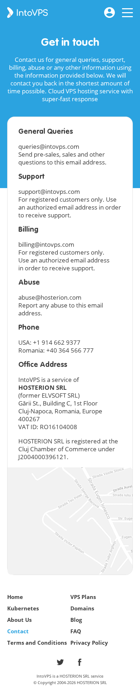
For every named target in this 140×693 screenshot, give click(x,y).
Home (15, 596)
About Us (19, 619)
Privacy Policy (89, 642)
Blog (76, 619)
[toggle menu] (127, 10)
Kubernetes (23, 608)
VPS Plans (83, 596)
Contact (18, 631)
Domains (82, 608)
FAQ (75, 631)
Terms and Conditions (37, 642)
